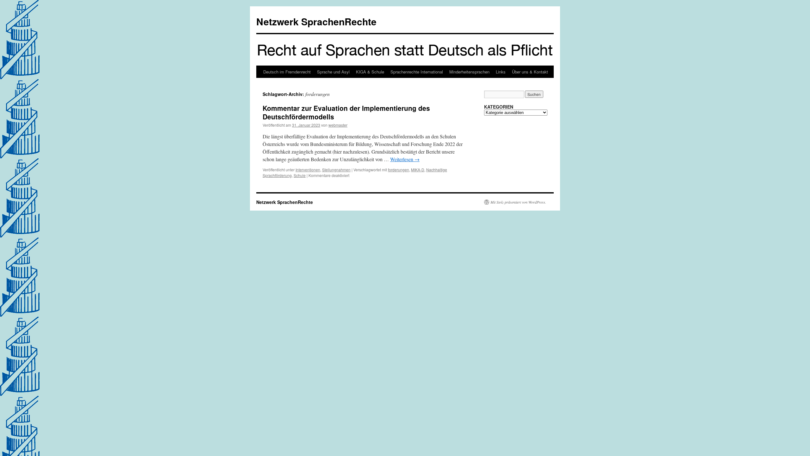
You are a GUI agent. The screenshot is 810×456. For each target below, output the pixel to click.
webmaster (337, 125)
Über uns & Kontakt (530, 72)
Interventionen (308, 169)
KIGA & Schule (370, 72)
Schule (300, 175)
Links (501, 72)
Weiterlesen (405, 159)
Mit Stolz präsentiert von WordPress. (518, 202)
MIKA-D (417, 169)
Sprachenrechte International (416, 72)
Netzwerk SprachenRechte (316, 21)
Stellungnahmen (336, 169)
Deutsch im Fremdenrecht (287, 72)
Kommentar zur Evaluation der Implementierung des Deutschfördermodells (346, 112)
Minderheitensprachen (469, 72)
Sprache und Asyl (333, 72)
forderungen (398, 169)
